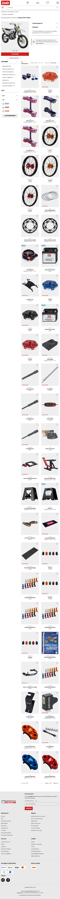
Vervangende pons (30, 389)
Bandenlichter (50, 389)
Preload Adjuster (30, 269)
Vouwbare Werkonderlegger (30, 567)
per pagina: (32, 62)
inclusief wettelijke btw (30, 891)
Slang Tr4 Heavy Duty (50, 448)
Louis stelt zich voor (5, 841)
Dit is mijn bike (15, 54)
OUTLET (7, 111)
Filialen (2, 844)
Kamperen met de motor (36, 830)
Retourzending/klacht (6, 832)
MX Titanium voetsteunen (30, 538)
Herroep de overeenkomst (7, 835)
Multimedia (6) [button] (5, 80)
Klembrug (50, 567)
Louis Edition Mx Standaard (30, 508)
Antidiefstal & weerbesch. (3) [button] (8, 74)
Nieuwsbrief (4, 825)
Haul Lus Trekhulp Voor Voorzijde (30, 687)
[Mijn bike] (37, 3)
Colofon (33, 841)
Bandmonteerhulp (30, 716)
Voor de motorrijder (35, 828)
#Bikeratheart (34, 821)
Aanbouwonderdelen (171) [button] (8, 85)
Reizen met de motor (35, 823)
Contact (3, 816)
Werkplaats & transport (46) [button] (8, 83)
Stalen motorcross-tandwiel (30, 240)
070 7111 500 (10, 803)
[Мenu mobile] (2, 7)
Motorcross (50, 508)
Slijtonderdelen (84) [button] (6, 66)
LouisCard (3, 830)
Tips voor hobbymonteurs (37, 818)
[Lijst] (41, 63)
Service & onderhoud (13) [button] (8, 69)
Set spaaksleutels (50, 746)
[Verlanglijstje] (47, 3)
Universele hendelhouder (30, 746)
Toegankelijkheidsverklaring (37, 853)
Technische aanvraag (6, 821)
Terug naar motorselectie (8, 14)
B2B (2, 818)
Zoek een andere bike (14, 57)
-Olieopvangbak (50, 359)
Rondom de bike (34, 825)
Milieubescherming (35, 856)
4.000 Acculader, (50, 418)
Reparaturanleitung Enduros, (50, 657)
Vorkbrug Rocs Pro (30, 120)
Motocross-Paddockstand (50, 478)
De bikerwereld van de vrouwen (38, 816)
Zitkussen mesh (30, 299)
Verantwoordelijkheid (6, 853)
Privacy (32, 846)
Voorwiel (50, 180)
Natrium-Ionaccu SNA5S (50, 329)
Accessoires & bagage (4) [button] (8, 71)
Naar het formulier (39, 43)
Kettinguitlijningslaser (50, 716)
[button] (57, 7)
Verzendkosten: (20, 892)
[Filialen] (27, 3)
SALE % (7, 107)
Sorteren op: (47, 62)
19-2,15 (50, 150)
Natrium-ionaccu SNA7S (50, 269)
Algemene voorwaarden (36, 844)
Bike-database (4, 823)
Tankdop (50, 91)
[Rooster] (39, 62)
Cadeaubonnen (4, 828)
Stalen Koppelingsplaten (50, 210)
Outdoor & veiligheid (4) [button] (7, 77)
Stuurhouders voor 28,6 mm (30, 91)
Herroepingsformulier (36, 851)
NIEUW (7, 103)
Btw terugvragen (5, 851)
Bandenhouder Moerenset (30, 597)
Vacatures (3, 846)
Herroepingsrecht (35, 849)
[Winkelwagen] (57, 3)
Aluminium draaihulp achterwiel (29, 478)
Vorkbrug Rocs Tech (50, 120)
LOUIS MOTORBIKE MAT (50, 538)
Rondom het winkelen (6, 849)
